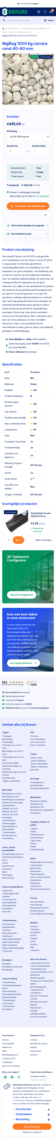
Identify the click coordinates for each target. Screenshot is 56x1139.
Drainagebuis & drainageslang (37, 783)
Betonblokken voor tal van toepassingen (41, 863)
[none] (4, 20)
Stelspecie (35, 883)
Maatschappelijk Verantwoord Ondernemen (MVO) (42, 981)
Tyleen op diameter (39, 767)
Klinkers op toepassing (12, 802)
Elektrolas (34, 770)
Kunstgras (7, 960)
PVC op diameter (37, 745)
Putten (33, 846)
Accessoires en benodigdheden (9, 901)
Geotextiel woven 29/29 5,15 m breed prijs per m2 (41, 515)
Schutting (6, 930)
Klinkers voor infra (10, 814)
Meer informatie (43, 540)
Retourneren (35, 1008)
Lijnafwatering (36, 837)
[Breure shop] (14, 12)
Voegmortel (7, 890)
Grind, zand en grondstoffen (34, 28)
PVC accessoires (37, 742)
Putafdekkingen (37, 849)
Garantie (34, 1011)
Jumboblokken (9, 820)
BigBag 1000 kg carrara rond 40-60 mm (19, 35)
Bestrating (7, 790)
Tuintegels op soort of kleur (12, 746)
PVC (32, 732)
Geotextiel (6, 869)
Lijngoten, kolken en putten (39, 823)
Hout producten (37, 902)
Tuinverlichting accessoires (8, 1001)
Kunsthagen (7, 970)
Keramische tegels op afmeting (12, 767)
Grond (5, 863)
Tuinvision (34, 950)
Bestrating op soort (10, 796)
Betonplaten (35, 868)
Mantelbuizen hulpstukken (41, 810)
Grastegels (7, 817)
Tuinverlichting (9, 979)
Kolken (33, 832)
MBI (32, 947)
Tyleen (33, 754)
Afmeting (12, 131)
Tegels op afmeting (11, 781)
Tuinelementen (9, 920)
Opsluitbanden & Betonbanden (9, 828)
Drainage (34, 779)
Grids (4, 872)
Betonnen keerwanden (40, 889)
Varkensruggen (9, 823)
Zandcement (36, 886)
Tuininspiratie (8, 1043)
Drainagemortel (9, 905)
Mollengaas (7, 875)
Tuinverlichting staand (12, 985)
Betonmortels (8, 878)
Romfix (33, 935)
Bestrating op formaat (11, 793)
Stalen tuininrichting (10, 942)
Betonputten (35, 871)
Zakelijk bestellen (38, 1014)
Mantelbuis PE (36, 804)
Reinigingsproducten (39, 908)
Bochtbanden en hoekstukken (9, 836)
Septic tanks (35, 840)
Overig (33, 898)
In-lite (32, 941)
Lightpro (34, 938)
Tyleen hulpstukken (39, 764)
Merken (34, 923)
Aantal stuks (39, 146)
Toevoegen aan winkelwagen (30, 206)
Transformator (8, 1006)
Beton (33, 858)
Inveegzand (7, 908)
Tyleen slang (36, 758)
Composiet (7, 951)
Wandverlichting (9, 997)
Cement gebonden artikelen (10, 895)
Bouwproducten (37, 911)
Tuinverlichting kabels (12, 994)
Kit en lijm (6, 911)
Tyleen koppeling (38, 761)
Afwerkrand (7, 936)
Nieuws (5, 1040)
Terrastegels (8, 742)
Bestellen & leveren (38, 1002)
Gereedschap (36, 905)
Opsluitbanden (8, 778)
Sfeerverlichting (9, 991)
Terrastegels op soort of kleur (13, 758)
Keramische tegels (10, 763)
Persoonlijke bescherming (41, 914)
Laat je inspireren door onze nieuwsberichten (40, 964)
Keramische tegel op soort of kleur (14, 773)
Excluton (34, 926)
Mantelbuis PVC (37, 807)
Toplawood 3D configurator (36, 991)
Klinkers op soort (9, 811)
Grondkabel (35, 813)
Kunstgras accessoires (12, 967)
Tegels (5, 732)
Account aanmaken (38, 1017)
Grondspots (7, 1009)
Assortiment (13, 28)
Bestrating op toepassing (13, 799)
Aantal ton (12, 146)
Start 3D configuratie (21, 595)
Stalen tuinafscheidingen (13, 948)
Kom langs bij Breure (21, 663)
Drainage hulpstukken (39, 788)
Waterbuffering (37, 835)
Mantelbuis (35, 797)
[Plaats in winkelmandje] (18, 540)
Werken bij (35, 975)
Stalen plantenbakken (11, 939)
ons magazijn (42, 196)
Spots (4, 988)
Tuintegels (7, 736)
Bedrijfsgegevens (38, 987)
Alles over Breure (38, 959)
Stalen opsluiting (9, 945)
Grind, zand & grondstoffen (8, 848)
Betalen (33, 1005)
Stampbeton (35, 880)
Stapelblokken (8, 927)
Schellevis (34, 929)
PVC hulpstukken (37, 739)
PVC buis (34, 736)
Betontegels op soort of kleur (12, 752)
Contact (33, 999)
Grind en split (8, 32)
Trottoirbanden (8, 832)
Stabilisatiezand (37, 874)
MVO (4, 1051)
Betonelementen (9, 933)
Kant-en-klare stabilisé (40, 877)
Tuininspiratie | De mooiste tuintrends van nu (41, 970)
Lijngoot (33, 829)
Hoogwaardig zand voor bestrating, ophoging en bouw (12, 857)
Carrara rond (22, 32)
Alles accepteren (32, 1126)
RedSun (33, 944)
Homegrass (35, 932)
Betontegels (7, 739)
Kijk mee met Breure (39, 996)
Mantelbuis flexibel (38, 801)
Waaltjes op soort (10, 808)
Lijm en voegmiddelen (12, 887)
